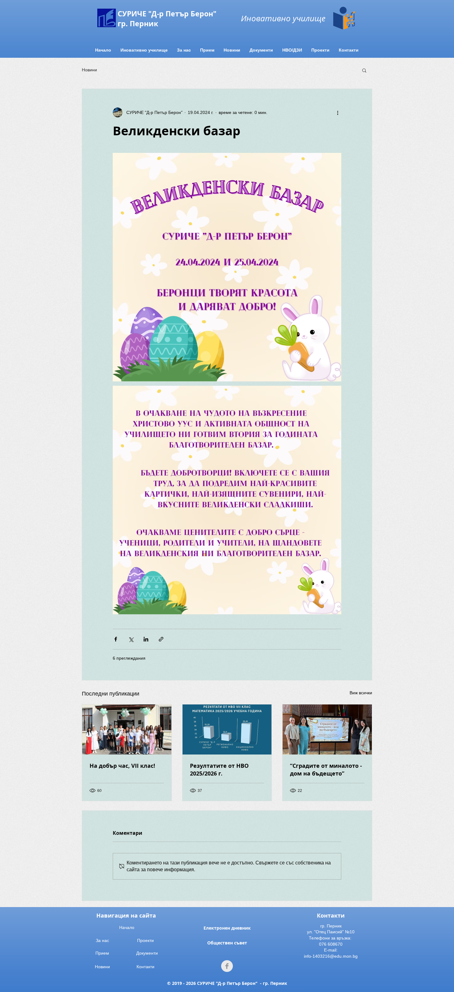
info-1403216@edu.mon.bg (331, 956)
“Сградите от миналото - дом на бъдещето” (326, 769)
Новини (89, 69)
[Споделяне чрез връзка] (161, 639)
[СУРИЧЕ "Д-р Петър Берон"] (227, 966)
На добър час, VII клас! (122, 766)
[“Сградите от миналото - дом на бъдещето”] (327, 729)
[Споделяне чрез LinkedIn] (146, 639)
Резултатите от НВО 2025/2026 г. (219, 769)
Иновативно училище (283, 18)
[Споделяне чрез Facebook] (116, 639)
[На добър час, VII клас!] (126, 729)
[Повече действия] (337, 112)
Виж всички (361, 692)
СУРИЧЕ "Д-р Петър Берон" (167, 14)
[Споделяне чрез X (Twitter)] (131, 639)
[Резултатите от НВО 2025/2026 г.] (227, 729)
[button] (364, 70)
